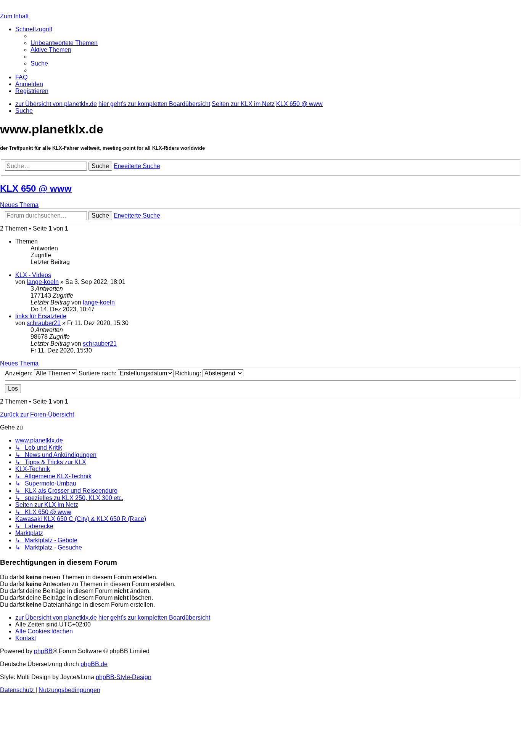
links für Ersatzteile (40, 316)
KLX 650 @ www (36, 188)
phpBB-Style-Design (123, 677)
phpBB (43, 651)
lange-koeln (43, 282)
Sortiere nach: (98, 373)
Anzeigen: (19, 373)
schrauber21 (44, 323)
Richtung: (189, 373)
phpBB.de (94, 664)
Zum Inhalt (14, 16)
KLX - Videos (33, 275)
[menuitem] (64, 43)
